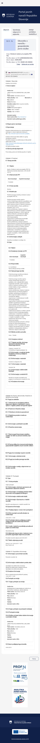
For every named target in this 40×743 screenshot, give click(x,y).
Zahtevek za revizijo (28, 64)
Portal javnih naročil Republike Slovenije (28, 15)
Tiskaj (18, 64)
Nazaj (34, 659)
